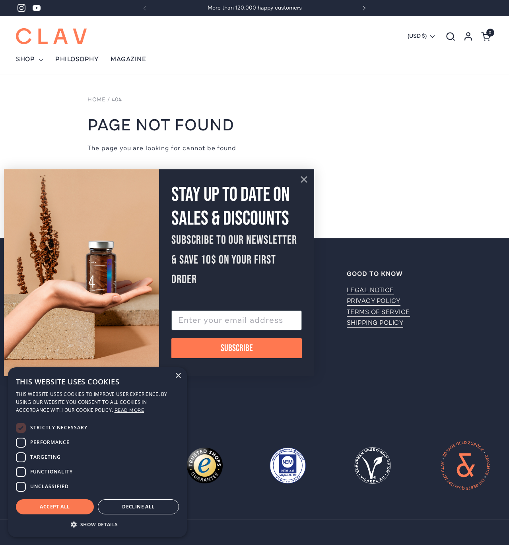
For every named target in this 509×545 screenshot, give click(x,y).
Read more (129, 410)
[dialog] (97, 452)
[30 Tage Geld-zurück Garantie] (465, 467)
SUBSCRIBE (237, 348)
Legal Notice (370, 290)
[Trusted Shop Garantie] (205, 467)
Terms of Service (378, 312)
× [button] (178, 376)
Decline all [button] (138, 506)
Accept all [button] (55, 506)
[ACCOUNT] (468, 36)
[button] (450, 36)
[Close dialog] (304, 179)
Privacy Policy (373, 301)
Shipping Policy (375, 322)
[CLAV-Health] (51, 36)
